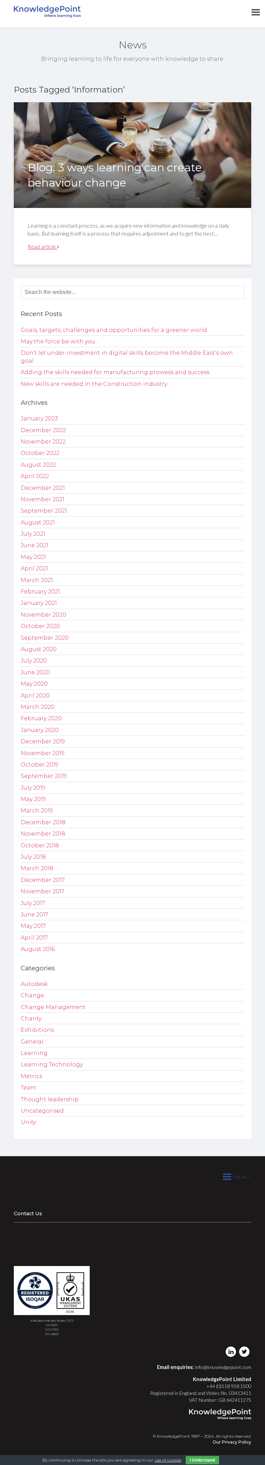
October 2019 (39, 764)
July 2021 (33, 534)
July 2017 (33, 903)
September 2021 (44, 510)
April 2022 (35, 476)
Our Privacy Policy (232, 1442)
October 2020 (40, 626)
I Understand (202, 1460)
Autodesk (34, 984)
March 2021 (37, 580)
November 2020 (43, 614)
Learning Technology (52, 1064)
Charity (31, 1018)
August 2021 (38, 522)
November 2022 (43, 441)
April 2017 (34, 937)
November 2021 (43, 499)
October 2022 (40, 453)
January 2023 (39, 418)
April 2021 (34, 568)
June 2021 (34, 545)
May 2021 (33, 557)
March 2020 (38, 707)
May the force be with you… (60, 341)
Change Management (53, 1007)
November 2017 (43, 891)
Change (32, 995)
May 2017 (33, 926)
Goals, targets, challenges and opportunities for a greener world (114, 330)
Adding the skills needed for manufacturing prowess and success (115, 372)
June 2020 (35, 672)
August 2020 (39, 649)
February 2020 (41, 718)
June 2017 (34, 914)
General (32, 1041)
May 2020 (34, 684)
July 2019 (33, 787)
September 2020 (45, 638)
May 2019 (33, 799)
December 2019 (43, 741)
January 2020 (40, 730)
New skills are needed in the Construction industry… (95, 384)
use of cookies (168, 1460)
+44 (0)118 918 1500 (228, 1386)
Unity (28, 1122)
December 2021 (43, 488)
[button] (241, 1177)
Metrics (31, 1076)
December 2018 (43, 822)
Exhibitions (37, 1030)
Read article (42, 246)
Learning (34, 1053)
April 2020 (35, 695)
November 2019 (43, 753)
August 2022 (38, 465)
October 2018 (40, 845)
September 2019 (44, 776)
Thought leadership (50, 1099)
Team (28, 1087)
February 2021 (40, 591)
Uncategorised (42, 1110)
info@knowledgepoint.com (223, 1367)
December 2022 (43, 430)
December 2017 (43, 880)
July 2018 (33, 857)
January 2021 (39, 603)
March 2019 (37, 810)
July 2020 (34, 660)
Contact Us (28, 1213)
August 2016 (38, 949)
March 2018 (37, 868)
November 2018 (43, 833)
